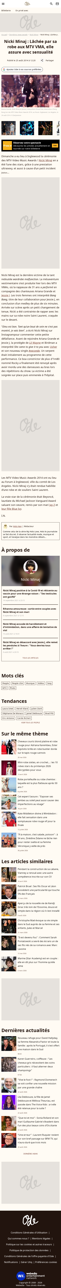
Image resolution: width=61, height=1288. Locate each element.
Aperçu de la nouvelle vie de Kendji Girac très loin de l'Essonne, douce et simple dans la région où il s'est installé (38, 907)
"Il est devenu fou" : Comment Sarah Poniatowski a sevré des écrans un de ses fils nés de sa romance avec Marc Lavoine (38, 943)
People (5, 683)
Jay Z (52, 505)
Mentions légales (41, 1238)
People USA (17, 683)
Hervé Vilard (22, 708)
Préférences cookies (46, 1262)
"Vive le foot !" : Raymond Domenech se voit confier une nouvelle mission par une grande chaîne (37, 1083)
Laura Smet (7, 708)
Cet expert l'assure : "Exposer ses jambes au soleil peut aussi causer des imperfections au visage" (38, 800)
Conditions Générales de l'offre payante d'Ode (29, 1256)
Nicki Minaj (34, 34)
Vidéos (41, 683)
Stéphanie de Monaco (12, 713)
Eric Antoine (8, 718)
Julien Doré (36, 708)
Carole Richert (24, 718)
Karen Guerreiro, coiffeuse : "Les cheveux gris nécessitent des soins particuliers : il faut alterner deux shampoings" (36, 1064)
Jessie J (5, 295)
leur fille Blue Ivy (11, 508)
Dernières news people (18, 34)
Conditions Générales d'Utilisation (29, 1232)
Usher (53, 346)
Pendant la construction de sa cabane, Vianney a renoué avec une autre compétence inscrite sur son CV (38, 873)
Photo (12, 688)
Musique (30, 683)
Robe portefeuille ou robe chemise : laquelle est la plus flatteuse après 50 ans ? (37, 783)
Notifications (11, 1262)
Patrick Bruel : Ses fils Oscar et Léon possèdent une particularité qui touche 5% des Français (39, 890)
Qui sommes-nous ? (18, 1238)
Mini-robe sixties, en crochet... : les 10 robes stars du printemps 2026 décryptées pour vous (38, 766)
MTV (4, 688)
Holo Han (17, 526)
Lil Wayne (35, 342)
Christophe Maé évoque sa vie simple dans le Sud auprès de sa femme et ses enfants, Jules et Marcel (38, 924)
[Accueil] (27, 4)
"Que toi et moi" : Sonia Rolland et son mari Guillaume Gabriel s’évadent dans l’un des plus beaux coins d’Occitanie (38, 1121)
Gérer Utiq (26, 1262)
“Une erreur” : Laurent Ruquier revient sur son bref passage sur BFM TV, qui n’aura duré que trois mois (38, 1138)
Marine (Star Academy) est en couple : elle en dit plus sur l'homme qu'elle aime (38, 962)
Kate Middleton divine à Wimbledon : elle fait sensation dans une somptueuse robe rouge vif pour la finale (37, 819)
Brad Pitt (49, 713)
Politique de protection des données (29, 1250)
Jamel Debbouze (34, 713)
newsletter (57, 3)
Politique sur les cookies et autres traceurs (29, 1244)
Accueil (4, 34)
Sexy (49, 683)
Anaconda (34, 350)
